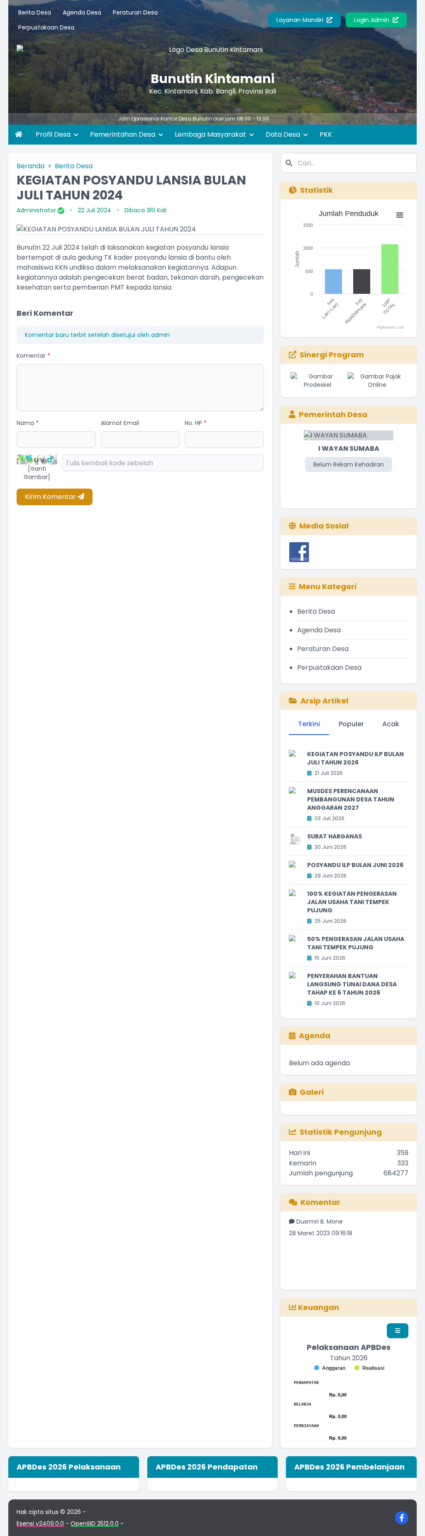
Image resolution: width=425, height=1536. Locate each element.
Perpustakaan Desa (46, 27)
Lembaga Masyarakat (211, 134)
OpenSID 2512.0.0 (95, 1523)
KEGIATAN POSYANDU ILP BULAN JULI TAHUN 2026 (355, 758)
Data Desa (284, 134)
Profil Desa (54, 134)
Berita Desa (34, 12)
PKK (326, 134)
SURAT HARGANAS (334, 836)
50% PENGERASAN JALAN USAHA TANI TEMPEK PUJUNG (355, 943)
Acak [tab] (390, 724)
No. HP (196, 423)
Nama (28, 423)
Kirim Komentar (51, 496)
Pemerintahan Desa (123, 134)
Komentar (33, 355)
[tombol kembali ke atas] (408, 1519)
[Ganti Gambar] (37, 472)
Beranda (30, 166)
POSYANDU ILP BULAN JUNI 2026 (355, 865)
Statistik (316, 190)
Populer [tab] (351, 724)
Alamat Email (120, 423)
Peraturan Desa (135, 12)
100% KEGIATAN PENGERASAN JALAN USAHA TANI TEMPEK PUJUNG (352, 902)
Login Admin (372, 20)
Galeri (312, 1092)
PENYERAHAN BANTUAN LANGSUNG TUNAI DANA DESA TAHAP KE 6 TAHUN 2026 (352, 984)
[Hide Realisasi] (369, 1368)
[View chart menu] (400, 215)
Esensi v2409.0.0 (40, 1523)
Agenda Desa (82, 12)
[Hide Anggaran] (329, 1368)
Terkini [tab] (309, 724)
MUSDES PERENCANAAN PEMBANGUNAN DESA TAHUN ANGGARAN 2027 (350, 799)
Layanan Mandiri (300, 20)
